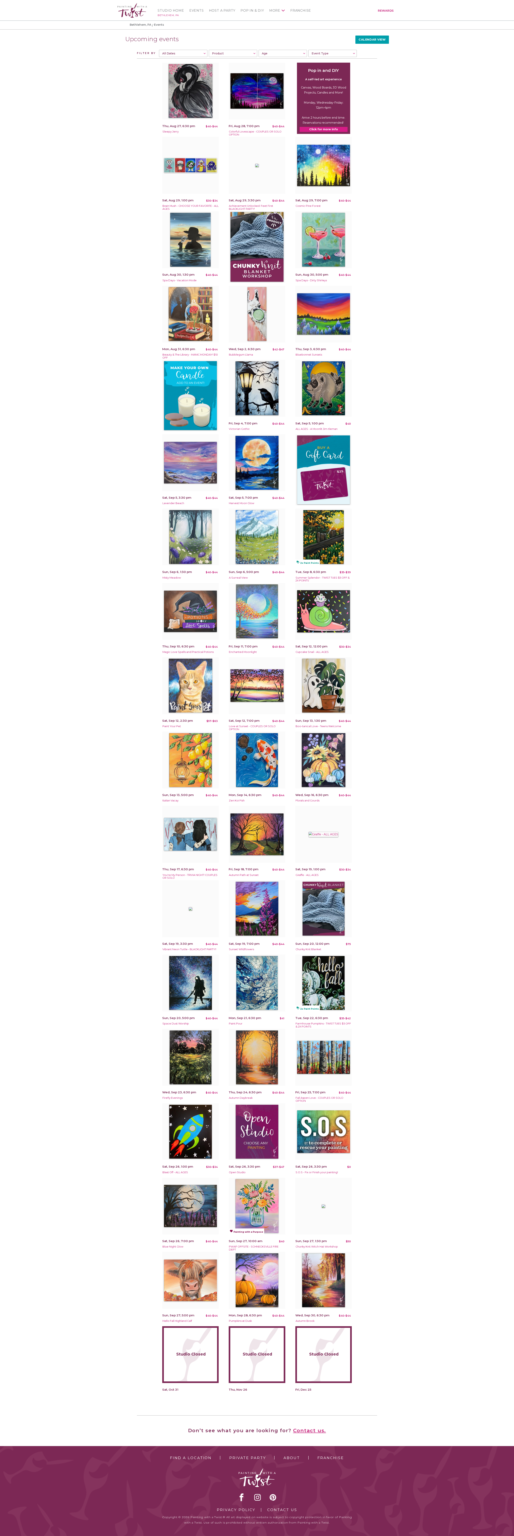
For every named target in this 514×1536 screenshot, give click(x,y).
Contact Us (282, 1510)
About (292, 1458)
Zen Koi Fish (237, 800)
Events (196, 10)
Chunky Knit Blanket (308, 949)
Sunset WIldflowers (241, 949)
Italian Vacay (170, 800)
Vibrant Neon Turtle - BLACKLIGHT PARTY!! (189, 949)
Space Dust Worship (175, 1023)
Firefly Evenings (172, 1097)
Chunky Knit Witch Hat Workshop (317, 1246)
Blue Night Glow (172, 1246)
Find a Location (191, 1458)
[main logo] (132, 5)
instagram (257, 1497)
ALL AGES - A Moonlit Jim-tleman (317, 428)
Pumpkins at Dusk (240, 1320)
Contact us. (309, 1430)
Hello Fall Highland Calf (177, 1320)
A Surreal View (238, 577)
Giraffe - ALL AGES (307, 875)
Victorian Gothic (239, 428)
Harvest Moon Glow (241, 503)
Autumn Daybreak (241, 1097)
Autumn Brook (305, 1320)
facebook (241, 1497)
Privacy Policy (236, 1510)
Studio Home (171, 10)
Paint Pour (235, 1023)
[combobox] (183, 53)
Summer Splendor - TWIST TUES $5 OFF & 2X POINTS (323, 579)
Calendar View (372, 39)
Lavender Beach (173, 503)
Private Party (247, 1458)
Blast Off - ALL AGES (175, 1172)
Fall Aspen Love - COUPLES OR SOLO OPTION (319, 1099)
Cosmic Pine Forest (308, 205)
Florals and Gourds (307, 800)
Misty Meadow (171, 577)
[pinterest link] (273, 1497)
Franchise (300, 10)
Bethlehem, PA (168, 15)
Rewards (386, 10)
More (274, 10)
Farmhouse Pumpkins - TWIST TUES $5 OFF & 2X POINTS (323, 1025)
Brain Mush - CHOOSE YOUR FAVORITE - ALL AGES (190, 207)
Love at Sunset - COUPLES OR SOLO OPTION (252, 728)
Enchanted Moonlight (243, 651)
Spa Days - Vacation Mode (179, 280)
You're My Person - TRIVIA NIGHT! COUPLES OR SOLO (189, 876)
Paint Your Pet (171, 726)
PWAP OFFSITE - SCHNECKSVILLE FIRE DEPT (253, 1248)
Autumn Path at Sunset (244, 875)
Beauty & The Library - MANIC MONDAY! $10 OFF (190, 356)
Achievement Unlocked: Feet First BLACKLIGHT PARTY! (251, 207)
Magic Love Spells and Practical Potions (188, 651)
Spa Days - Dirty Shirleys (311, 280)
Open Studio (237, 1172)
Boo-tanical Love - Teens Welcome (318, 726)
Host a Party (222, 10)
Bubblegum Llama (241, 354)
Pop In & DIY (252, 10)
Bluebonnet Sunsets (309, 354)
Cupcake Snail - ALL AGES (312, 651)
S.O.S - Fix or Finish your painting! (317, 1172)
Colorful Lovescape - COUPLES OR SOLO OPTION (255, 133)
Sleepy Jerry (170, 131)
